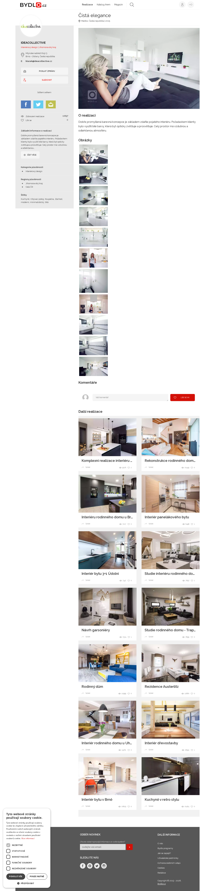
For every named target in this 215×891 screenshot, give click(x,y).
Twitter (38, 104)
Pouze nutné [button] (37, 876)
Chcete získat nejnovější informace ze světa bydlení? (102, 842)
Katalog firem (103, 4)
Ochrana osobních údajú (169, 863)
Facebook (26, 104)
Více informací (27, 838)
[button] (26, 883)
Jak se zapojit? (164, 853)
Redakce (162, 873)
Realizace (87, 4)
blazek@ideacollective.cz (39, 61)
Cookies (161, 868)
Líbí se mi (185, 397)
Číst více (31, 155)
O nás (160, 843)
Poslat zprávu (47, 71)
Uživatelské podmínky (168, 858)
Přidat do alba (102, 159)
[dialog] (26, 848)
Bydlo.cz (162, 884)
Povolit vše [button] (15, 876)
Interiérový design (34, 171)
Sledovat (47, 80)
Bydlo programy (165, 848)
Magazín (118, 4)
